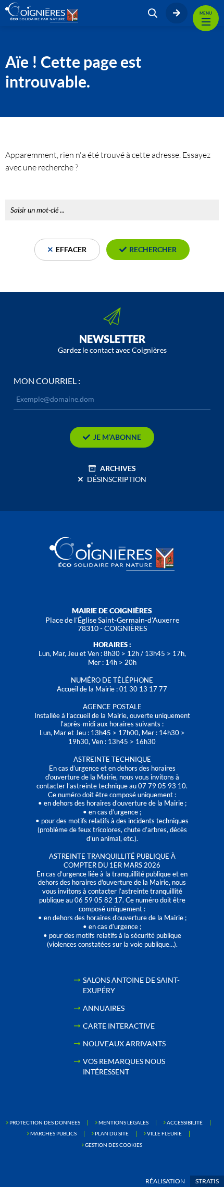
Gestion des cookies (113, 1145)
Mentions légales (123, 1122)
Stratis (207, 1181)
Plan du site (112, 1133)
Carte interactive (119, 1025)
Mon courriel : (47, 381)
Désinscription (116, 479)
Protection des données (44, 1122)
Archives (118, 468)
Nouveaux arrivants (124, 1043)
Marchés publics (53, 1133)
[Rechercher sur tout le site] (152, 13)
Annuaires (104, 1008)
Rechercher (25, 188)
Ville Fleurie (164, 1133)
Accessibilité (185, 1122)
